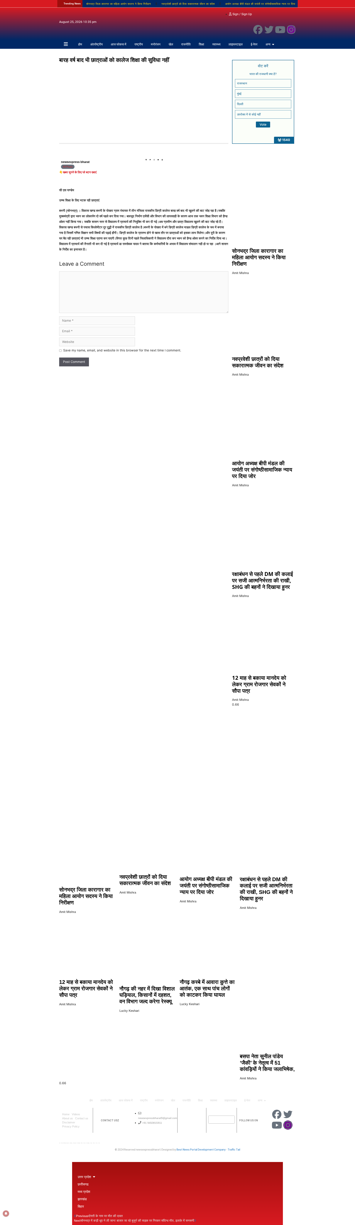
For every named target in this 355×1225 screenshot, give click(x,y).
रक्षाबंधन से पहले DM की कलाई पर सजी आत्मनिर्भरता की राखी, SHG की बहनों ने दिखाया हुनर (262, 580)
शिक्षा (201, 44)
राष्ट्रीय (138, 44)
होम (80, 44)
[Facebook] (258, 29)
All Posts (68, 166)
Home (66, 1114)
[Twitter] (269, 29)
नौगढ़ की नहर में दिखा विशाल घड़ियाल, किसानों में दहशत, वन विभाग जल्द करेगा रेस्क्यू (147, 995)
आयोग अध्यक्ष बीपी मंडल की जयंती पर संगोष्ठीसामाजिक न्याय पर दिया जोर (262, 470)
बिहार (81, 1206)
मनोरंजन (155, 44)
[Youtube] (280, 29)
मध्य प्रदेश (84, 1191)
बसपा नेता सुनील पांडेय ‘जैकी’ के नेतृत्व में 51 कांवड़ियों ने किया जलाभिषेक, (267, 1062)
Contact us (81, 1118)
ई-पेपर (254, 44)
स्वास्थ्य (216, 44)
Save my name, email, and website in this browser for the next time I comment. (122, 350)
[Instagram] (291, 29)
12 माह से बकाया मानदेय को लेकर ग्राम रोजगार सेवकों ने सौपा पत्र (259, 684)
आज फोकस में (118, 44)
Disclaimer (68, 1122)
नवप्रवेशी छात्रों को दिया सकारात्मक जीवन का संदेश (188, 4)
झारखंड (82, 1199)
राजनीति (186, 44)
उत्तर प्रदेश (84, 1177)
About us (67, 1118)
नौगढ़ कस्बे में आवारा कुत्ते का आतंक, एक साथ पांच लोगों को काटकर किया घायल (207, 988)
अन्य (268, 44)
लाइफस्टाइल (236, 44)
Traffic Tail (234, 1149)
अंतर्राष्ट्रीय (96, 44)
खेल (171, 44)
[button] (146, 160)
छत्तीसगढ (83, 1184)
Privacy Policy (71, 1126)
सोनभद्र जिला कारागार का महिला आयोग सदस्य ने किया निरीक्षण (118, 4)
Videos (76, 1114)
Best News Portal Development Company (201, 1149)
